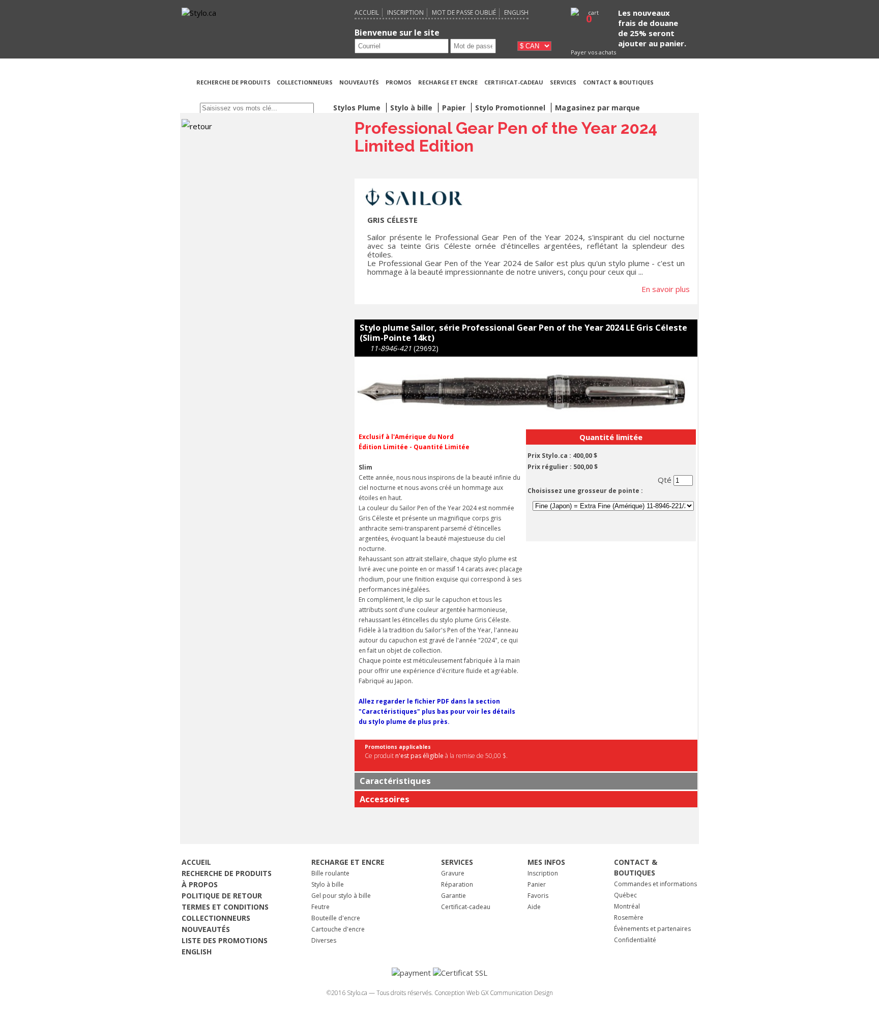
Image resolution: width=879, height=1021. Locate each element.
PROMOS (399, 82)
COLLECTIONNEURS (305, 82)
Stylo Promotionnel (511, 107)
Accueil (367, 12)
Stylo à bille (327, 884)
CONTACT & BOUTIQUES (618, 82)
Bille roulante (330, 873)
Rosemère (628, 917)
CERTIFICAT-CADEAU (513, 82)
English (516, 12)
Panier (537, 884)
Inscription (405, 12)
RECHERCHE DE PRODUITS (234, 82)
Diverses (323, 940)
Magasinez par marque (597, 107)
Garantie (453, 895)
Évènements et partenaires (652, 928)
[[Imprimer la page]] (678, 95)
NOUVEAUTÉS (359, 82)
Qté (665, 480)
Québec (625, 895)
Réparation (457, 884)
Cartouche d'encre (338, 929)
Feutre (320, 906)
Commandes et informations (655, 884)
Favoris (538, 895)
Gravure (452, 873)
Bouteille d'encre (335, 918)
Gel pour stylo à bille (341, 895)
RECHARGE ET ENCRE (448, 82)
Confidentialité (635, 940)
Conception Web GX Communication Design (493, 992)
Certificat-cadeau (465, 906)
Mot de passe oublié (464, 12)
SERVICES (563, 82)
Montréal (627, 906)
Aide (534, 906)
